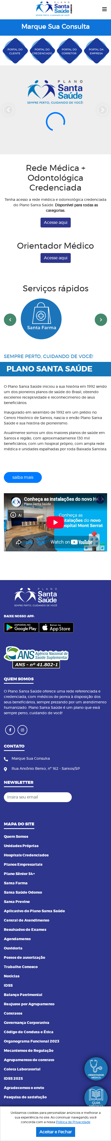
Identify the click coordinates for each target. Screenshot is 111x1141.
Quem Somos (16, 837)
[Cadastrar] (101, 797)
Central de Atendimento (26, 920)
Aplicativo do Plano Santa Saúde (34, 911)
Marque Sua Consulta (55, 27)
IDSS (8, 985)
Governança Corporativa (26, 1023)
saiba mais (22, 498)
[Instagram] (22, 730)
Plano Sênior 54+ (19, 874)
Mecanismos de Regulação (28, 1051)
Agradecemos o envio (24, 1088)
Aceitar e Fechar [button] (55, 1132)
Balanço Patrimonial (23, 995)
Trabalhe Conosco (21, 967)
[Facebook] (10, 730)
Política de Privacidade (73, 1122)
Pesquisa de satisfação (25, 1097)
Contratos (13, 1013)
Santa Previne (17, 902)
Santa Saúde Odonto (23, 892)
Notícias (11, 976)
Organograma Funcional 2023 (31, 1041)
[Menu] (104, 9)
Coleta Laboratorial (22, 1069)
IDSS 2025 (13, 1079)
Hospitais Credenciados (26, 855)
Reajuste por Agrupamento (29, 1004)
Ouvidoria (13, 948)
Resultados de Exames (25, 930)
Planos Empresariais (23, 864)
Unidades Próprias (21, 846)
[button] (8, 120)
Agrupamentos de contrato (29, 1060)
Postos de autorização (24, 958)
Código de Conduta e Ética (28, 1032)
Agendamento (17, 939)
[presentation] (10, 341)
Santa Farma (16, 883)
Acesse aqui (55, 243)
